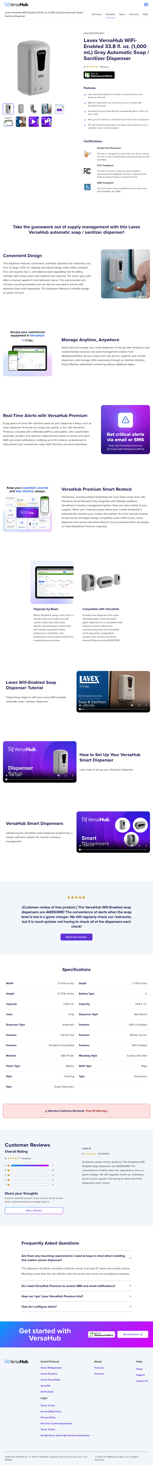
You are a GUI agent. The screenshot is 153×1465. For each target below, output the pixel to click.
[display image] (8, 109)
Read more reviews (76, 937)
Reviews (134, 14)
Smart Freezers (49, 1373)
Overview (97, 14)
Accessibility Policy (51, 1411)
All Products (47, 1391)
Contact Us (142, 1381)
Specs (122, 14)
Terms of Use (48, 1405)
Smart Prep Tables (51, 1379)
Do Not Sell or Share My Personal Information (65, 1435)
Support (140, 1375)
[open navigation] (146, 4)
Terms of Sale (48, 1429)
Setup (139, 1369)
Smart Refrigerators (51, 1367)
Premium (99, 1373)
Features (110, 14)
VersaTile (46, 1385)
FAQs (145, 14)
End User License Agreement (56, 1423)
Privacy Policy (48, 1417)
